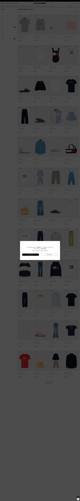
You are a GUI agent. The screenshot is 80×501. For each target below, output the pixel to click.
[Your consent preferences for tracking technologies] (78, 499)
